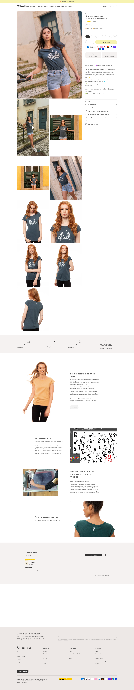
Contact (71, 661)
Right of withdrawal (99, 656)
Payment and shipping (100, 661)
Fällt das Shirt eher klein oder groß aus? (98, 111)
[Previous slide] (17, 1)
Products (45, 653)
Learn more (74, 407)
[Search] (110, 6)
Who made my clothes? (74, 653)
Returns (97, 663)
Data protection (99, 658)
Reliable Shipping (92, 104)
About (44, 663)
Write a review (93, 555)
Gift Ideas (45, 661)
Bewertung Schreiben (109, 56)
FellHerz (21, 688)
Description (91, 62)
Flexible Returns (92, 108)
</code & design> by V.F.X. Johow (111, 688)
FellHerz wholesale (73, 656)
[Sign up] (115, 635)
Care (89, 101)
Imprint (96, 651)
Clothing (45, 651)
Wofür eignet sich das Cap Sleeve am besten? (99, 121)
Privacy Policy (66, 640)
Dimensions (90, 98)
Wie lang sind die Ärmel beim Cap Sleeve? (98, 114)
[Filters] (104, 555)
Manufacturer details (93, 124)
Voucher (45, 658)
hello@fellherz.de (20, 662)
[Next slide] (115, 1)
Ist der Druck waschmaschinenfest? (97, 118)
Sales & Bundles (46, 656)
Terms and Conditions (100, 653)
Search (70, 658)
